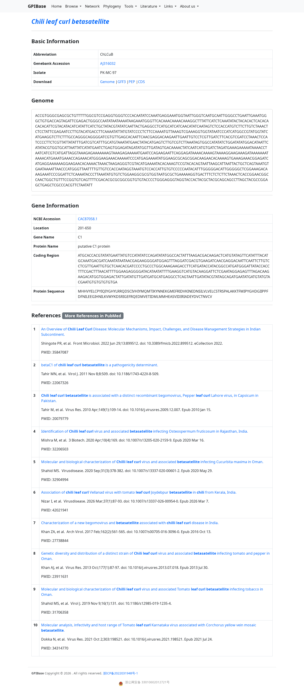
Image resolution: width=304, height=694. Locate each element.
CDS (141, 81)
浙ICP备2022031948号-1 (120, 673)
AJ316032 (108, 63)
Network (92, 6)
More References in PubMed (93, 315)
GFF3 (122, 81)
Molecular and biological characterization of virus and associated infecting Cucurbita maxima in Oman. (152, 461)
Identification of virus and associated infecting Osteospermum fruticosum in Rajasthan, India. (144, 431)
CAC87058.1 (87, 218)
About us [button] (188, 6)
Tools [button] (129, 6)
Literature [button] (149, 6)
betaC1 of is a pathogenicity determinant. (99, 364)
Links (169, 6)
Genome (107, 81)
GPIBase (37, 6)
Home (56, 6)
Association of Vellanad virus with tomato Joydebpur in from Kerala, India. (138, 492)
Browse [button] (72, 6)
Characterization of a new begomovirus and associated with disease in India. (130, 522)
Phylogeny (112, 6)
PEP (132, 81)
